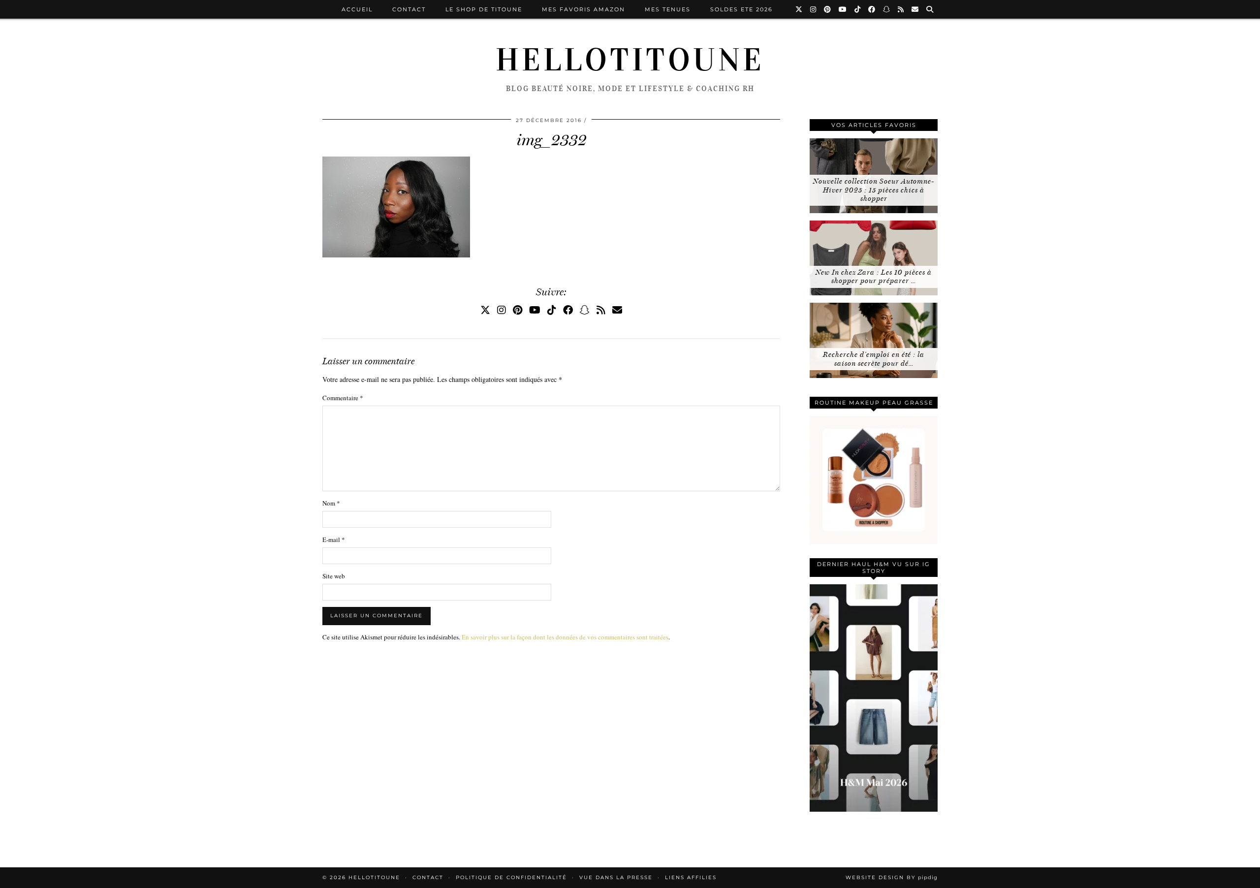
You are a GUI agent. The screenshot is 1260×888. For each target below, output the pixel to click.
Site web (333, 575)
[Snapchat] (887, 9)
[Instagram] (813, 9)
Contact (409, 9)
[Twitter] (799, 9)
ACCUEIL (357, 9)
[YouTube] (843, 9)
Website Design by (892, 877)
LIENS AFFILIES (691, 877)
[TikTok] (857, 9)
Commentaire (342, 397)
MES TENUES (668, 9)
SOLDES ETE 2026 (741, 9)
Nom (331, 503)
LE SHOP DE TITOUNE (483, 9)
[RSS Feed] (901, 9)
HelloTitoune (630, 60)
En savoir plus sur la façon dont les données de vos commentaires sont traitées (565, 637)
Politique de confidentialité (511, 877)
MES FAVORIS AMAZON (583, 9)
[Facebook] (872, 9)
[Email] (915, 9)
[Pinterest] (828, 9)
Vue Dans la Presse (616, 877)
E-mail (333, 539)
